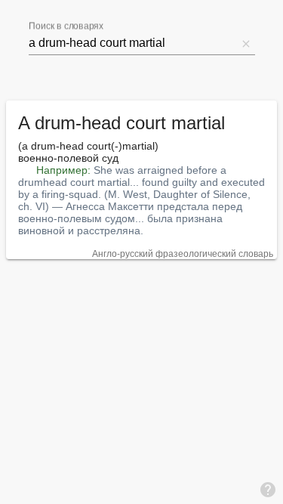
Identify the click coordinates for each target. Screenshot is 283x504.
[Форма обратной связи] (268, 489)
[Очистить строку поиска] (246, 43)
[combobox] (133, 43)
